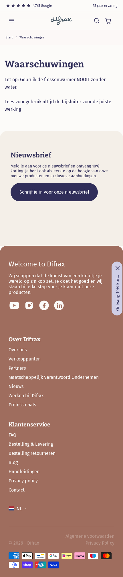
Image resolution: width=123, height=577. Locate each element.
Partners (17, 368)
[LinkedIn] (59, 305)
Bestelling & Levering (31, 444)
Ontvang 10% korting (117, 293)
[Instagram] (29, 305)
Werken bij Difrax (26, 395)
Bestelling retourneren (32, 453)
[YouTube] (14, 305)
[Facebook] (44, 305)
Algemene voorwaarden (90, 536)
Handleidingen (24, 471)
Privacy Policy (100, 543)
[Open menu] (11, 20)
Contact (17, 490)
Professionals (22, 405)
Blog (13, 462)
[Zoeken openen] (96, 20)
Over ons (18, 349)
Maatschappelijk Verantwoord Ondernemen (54, 377)
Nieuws (16, 386)
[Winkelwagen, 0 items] (108, 20)
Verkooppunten (25, 359)
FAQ (12, 435)
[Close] (117, 268)
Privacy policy (23, 481)
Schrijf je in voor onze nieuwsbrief (54, 192)
